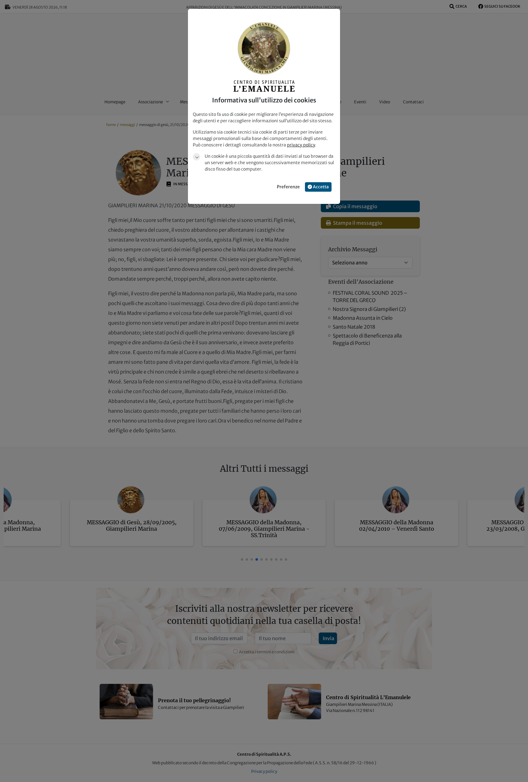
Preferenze (288, 187)
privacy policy (301, 145)
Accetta (320, 187)
